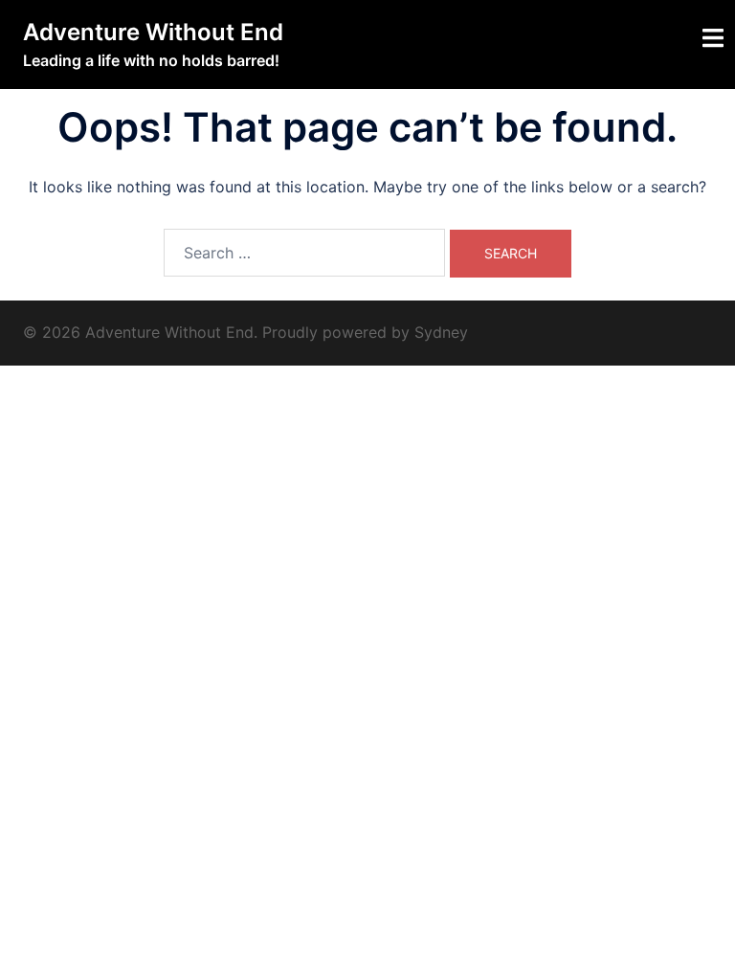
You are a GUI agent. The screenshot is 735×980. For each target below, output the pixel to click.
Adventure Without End (153, 32)
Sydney (441, 332)
